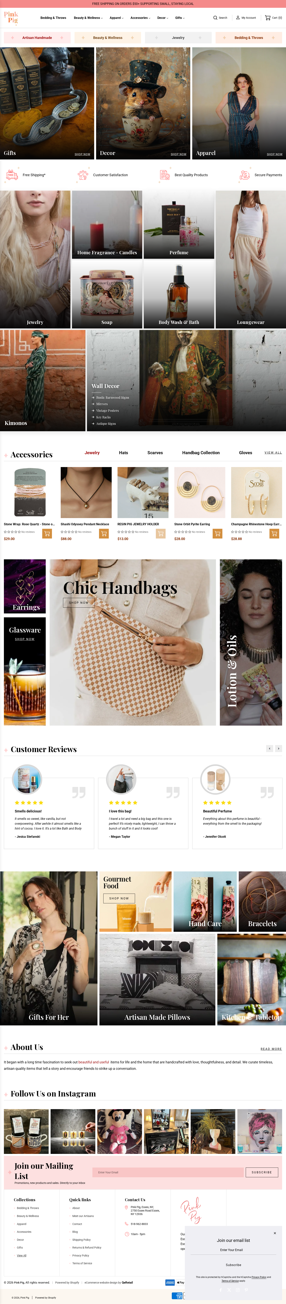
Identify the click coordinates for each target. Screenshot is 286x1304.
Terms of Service (230, 1280)
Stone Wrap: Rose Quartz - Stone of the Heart (29, 524)
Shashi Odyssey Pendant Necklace (85, 524)
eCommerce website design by (103, 1282)
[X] (229, 1290)
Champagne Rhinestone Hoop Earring (256, 524)
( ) (277, 17)
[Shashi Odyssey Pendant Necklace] (86, 492)
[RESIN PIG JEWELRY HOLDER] (143, 492)
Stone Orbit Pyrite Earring (192, 524)
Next (278, 748)
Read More (271, 1049)
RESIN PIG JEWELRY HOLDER (138, 524)
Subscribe (262, 1172)
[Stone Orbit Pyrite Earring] (199, 492)
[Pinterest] (246, 1290)
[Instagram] (237, 1290)
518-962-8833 (139, 1224)
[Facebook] (220, 1290)
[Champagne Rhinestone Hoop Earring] (256, 492)
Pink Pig (19, 1282)
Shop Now (82, 154)
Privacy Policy (259, 1277)
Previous (269, 748)
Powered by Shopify (67, 1282)
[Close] (275, 1233)
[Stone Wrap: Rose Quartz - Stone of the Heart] (29, 492)
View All (273, 452)
